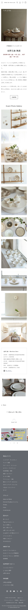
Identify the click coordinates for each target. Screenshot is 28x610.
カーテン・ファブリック (9, 468)
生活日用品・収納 (7, 471)
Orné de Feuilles (12, 597)
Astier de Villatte (7, 499)
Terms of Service (13, 607)
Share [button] (4, 405)
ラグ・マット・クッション (10, 465)
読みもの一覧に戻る (14, 412)
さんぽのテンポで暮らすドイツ (11, 533)
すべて (5, 490)
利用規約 (16, 600)
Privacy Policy (23, 605)
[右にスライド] (17, 443)
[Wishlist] (22, 2)
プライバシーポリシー (8, 600)
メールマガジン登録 (8, 585)
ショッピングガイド (8, 567)
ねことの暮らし (7, 525)
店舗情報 (14, 97)
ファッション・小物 (8, 479)
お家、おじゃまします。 (9, 530)
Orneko (5, 504)
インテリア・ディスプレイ (10, 460)
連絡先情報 (21, 602)
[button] (2, 2)
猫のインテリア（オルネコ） (10, 482)
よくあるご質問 (7, 570)
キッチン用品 (6, 476)
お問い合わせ (6, 573)
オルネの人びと (7, 541)
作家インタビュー (7, 538)
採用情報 (5, 558)
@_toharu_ (9, 370)
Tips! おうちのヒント (8, 522)
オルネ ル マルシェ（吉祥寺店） (11, 556)
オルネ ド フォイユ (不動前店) (11, 553)
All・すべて (6, 519)
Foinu (4, 507)
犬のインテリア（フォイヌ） (10, 484)
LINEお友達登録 (7, 582)
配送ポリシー (22, 600)
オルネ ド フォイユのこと (9, 550)
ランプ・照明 (6, 462)
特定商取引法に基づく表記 (11, 602)
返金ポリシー (20, 597)
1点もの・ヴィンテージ (9, 487)
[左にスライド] (10, 443)
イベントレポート (7, 536)
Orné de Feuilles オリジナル (10, 502)
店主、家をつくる (7, 527)
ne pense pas (6, 510)
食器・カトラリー (7, 473)
